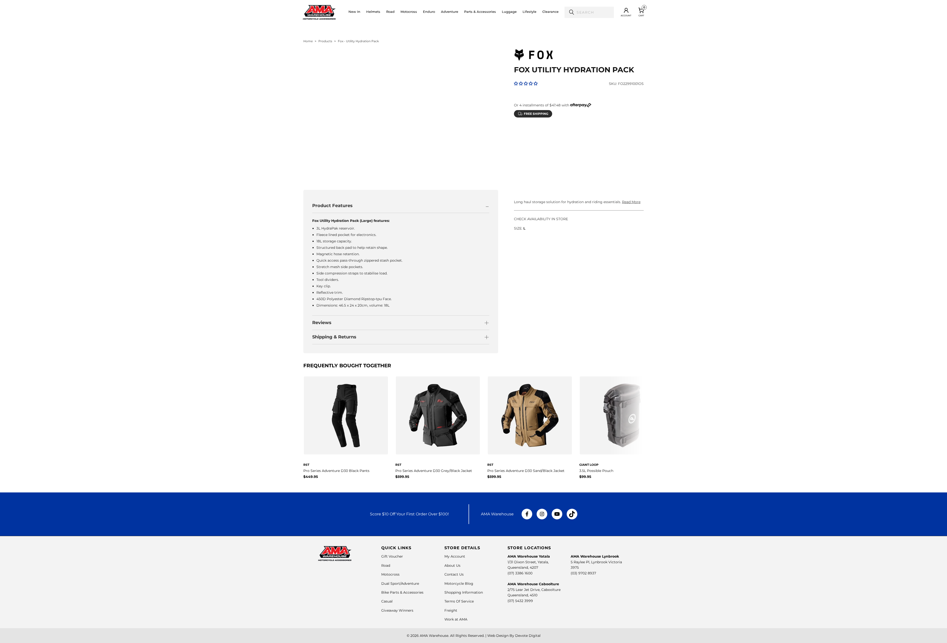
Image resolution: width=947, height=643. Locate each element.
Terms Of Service (459, 601)
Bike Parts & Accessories (402, 592)
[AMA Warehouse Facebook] (527, 514)
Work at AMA (455, 619)
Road (385, 565)
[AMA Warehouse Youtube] (557, 514)
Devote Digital (528, 635)
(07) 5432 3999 (520, 601)
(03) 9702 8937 (583, 573)
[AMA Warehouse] (319, 12)
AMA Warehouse (434, 635)
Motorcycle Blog (458, 583)
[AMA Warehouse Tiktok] (571, 514)
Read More (631, 202)
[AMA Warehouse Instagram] (541, 514)
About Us (452, 565)
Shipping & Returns (334, 337)
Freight (450, 610)
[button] (373, 12)
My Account (454, 556)
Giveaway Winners (397, 610)
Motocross (390, 574)
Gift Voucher (392, 556)
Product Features (332, 205)
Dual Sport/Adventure (400, 583)
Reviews (321, 322)
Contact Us (454, 574)
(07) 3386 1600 (520, 573)
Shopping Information (463, 592)
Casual (387, 601)
